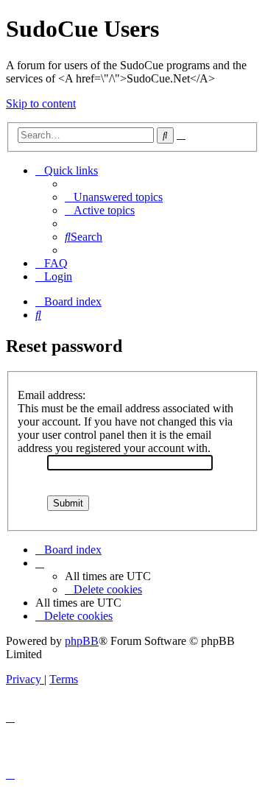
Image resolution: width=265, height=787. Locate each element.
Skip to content (41, 103)
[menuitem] (114, 197)
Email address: (51, 395)
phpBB (82, 641)
